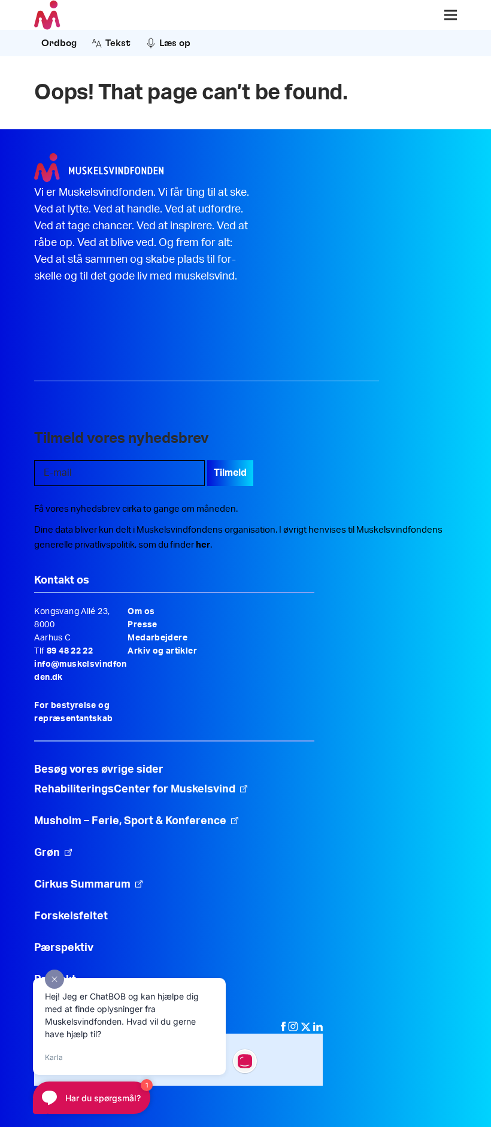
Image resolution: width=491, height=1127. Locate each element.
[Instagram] (294, 1028)
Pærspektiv (63, 948)
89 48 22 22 (70, 651)
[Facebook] (284, 1028)
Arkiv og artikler (162, 651)
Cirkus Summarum (82, 884)
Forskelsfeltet (72, 916)
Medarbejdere (157, 638)
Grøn (47, 852)
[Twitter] (307, 1028)
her (203, 544)
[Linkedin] (318, 1028)
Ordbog (59, 43)
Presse (142, 625)
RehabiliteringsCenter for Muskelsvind (134, 789)
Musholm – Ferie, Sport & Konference (130, 821)
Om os (141, 611)
